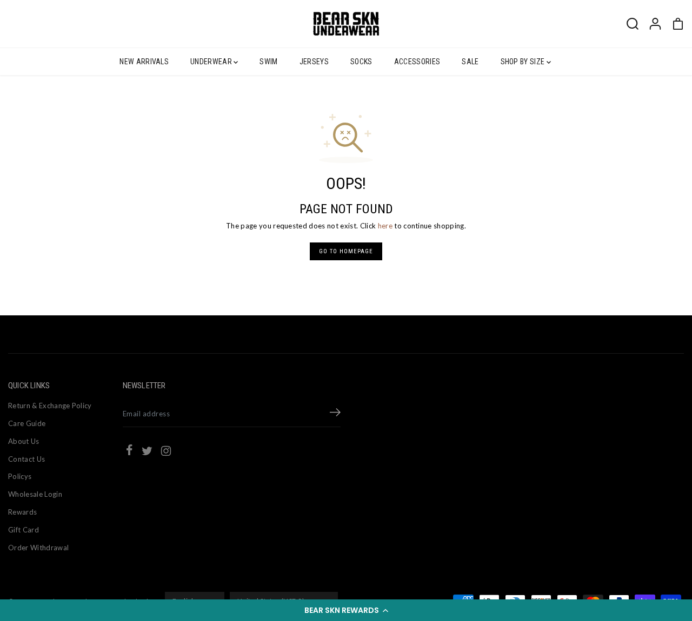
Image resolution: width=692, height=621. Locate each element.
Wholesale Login (35, 494)
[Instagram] (166, 453)
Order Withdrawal (38, 547)
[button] (346, 610)
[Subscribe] (335, 413)
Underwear (212, 61)
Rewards (22, 512)
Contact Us (26, 459)
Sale (470, 61)
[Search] (632, 24)
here (385, 225)
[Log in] (655, 24)
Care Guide (26, 423)
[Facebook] (129, 451)
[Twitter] (147, 453)
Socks (361, 61)
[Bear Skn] (346, 23)
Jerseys (314, 61)
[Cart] (678, 24)
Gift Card (23, 529)
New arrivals (144, 61)
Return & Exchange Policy (50, 405)
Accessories (417, 61)
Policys (19, 476)
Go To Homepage (346, 251)
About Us (23, 441)
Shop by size (524, 61)
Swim (268, 61)
